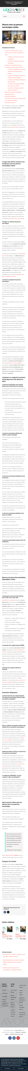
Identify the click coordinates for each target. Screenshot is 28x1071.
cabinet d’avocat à (11, 855)
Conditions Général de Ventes (16, 1034)
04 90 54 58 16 (9, 3)
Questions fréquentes (10, 96)
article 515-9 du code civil (9, 600)
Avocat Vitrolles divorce (13, 1005)
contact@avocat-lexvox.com (16, 4)
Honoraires (5, 993)
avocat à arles (14, 127)
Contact (4, 999)
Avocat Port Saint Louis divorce (22, 1014)
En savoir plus (17, 1065)
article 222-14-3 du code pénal (14, 363)
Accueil (4, 990)
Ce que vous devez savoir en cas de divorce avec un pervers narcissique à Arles (14, 52)
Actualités (4, 996)
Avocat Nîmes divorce (21, 992)
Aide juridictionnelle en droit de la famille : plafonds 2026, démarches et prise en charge (13, 962)
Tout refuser (7, 1068)
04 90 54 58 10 (17, 2)
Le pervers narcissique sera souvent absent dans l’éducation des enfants (17, 71)
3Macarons (18, 1032)
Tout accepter (21, 1068)
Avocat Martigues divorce (21, 1007)
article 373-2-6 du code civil (17, 218)
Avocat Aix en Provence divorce (22, 1000)
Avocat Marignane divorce (13, 997)
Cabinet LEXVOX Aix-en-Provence (5, 1004)
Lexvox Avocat (18, 1030)
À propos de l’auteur (10, 102)
